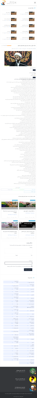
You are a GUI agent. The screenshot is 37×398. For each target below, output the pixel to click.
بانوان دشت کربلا (31, 304)
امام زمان (32, 291)
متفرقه (33, 348)
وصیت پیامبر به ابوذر (16, 359)
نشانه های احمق (15, 356)
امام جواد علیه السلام (32, 285)
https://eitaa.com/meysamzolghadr (20, 388)
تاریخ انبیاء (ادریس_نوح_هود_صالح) (31, 307)
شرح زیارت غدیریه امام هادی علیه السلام (15, 338)
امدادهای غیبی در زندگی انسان (31, 301)
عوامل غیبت (26, 12)
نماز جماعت (32, 359)
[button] (35, 3)
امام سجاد (16, 291)
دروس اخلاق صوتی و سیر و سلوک (20, 378)
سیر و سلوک (16, 334)
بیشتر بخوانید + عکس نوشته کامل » (29, 213)
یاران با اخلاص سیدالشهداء (32, 363)
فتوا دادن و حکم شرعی (25, 25)
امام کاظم (32, 298)
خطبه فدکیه (16, 325)
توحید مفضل (13, 48)
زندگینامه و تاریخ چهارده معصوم (31, 334)
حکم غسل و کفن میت (25, 18)
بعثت (17, 304)
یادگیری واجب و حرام (7, 18)
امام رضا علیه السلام (16, 288)
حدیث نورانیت (32, 316)
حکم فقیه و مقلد (8, 12)
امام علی (32, 294)
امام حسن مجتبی (15, 285)
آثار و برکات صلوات (31, 282)
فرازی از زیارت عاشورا (16, 342)
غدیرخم (33, 342)
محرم (17, 350)
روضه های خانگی (15, 331)
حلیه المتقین (32, 325)
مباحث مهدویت (16, 345)
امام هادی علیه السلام (16, 298)
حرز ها (17, 316)
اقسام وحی (8, 31)
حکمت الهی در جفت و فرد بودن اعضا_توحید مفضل (27, 45)
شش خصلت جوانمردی (25, 37)
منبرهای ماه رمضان (16, 353)
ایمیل (16, 255)
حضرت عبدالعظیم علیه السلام (15, 319)
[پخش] (34, 70)
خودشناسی (32, 328)
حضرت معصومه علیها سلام (31, 323)
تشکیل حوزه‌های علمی (7, 25)
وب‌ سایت (30, 260)
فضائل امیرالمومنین (32, 345)
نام (31, 255)
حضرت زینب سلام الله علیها (31, 319)
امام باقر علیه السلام (16, 282)
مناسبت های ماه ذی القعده (31, 353)
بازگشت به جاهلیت (16, 301)
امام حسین (32, 289)
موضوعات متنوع (31, 356)
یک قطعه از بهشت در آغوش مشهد (29, 211)
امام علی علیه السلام (16, 294)
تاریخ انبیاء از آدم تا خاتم (15, 307)
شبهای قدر (32, 339)
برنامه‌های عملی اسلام (25, 31)
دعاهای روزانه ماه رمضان (31, 331)
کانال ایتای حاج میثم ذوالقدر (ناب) (20, 387)
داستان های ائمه (16, 328)
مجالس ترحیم (32, 350)
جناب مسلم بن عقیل (16, 310)
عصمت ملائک (8, 37)
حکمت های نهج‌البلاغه (16, 323)
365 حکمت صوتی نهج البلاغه (20, 370)
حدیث (33, 314)
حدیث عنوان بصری (16, 313)
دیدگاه (31, 247)
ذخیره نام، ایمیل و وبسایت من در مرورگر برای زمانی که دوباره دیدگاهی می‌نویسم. (19, 266)
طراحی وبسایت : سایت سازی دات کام (18, 396)
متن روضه (16, 348)
